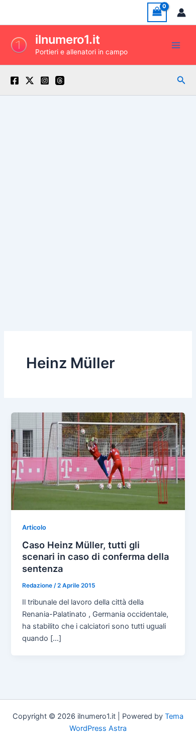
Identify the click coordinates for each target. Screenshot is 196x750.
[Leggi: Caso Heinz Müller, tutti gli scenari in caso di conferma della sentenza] (97, 460)
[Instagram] (44, 80)
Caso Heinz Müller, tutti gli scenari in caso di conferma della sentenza (95, 556)
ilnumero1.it (67, 39)
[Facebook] (14, 80)
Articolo (34, 527)
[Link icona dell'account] (181, 12)
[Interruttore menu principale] (176, 45)
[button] (181, 80)
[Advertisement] (98, 199)
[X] (29, 80)
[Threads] (59, 80)
